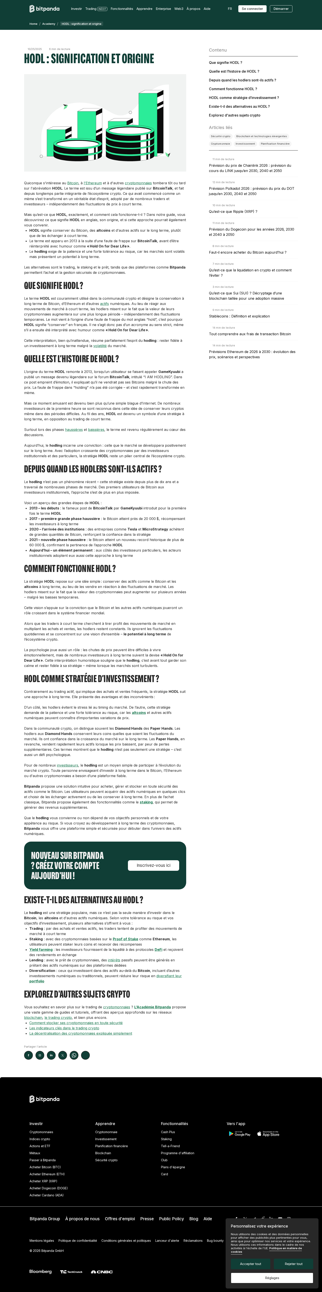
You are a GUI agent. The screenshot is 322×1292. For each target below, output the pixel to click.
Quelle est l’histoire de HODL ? (234, 71)
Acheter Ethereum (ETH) (47, 1174)
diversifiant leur (169, 976)
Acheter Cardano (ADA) (47, 1195)
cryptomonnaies (138, 183)
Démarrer (281, 9)
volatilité (100, 346)
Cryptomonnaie (106, 1132)
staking (146, 802)
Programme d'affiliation (177, 1153)
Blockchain (103, 1153)
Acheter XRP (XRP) (43, 1181)
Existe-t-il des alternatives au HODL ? (239, 106)
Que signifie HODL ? (225, 62)
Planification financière (111, 1146)
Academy (48, 23)
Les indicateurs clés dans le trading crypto (64, 1028)
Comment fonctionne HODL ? (233, 89)
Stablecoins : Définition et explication (239, 316)
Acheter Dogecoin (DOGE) (49, 1188)
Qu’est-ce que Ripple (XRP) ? (233, 211)
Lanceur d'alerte (167, 1240)
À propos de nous (82, 1218)
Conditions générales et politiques (126, 1240)
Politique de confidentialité (77, 1240)
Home (33, 23)
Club (164, 1160)
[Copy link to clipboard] (85, 1055)
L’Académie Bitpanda (152, 1007)
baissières (96, 429)
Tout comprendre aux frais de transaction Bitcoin (250, 334)
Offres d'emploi (120, 1218)
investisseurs (67, 765)
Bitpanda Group (45, 1218)
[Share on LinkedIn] (51, 1055)
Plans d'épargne (173, 1167)
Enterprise (163, 9)
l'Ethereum (93, 183)
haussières (74, 429)
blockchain (33, 1017)
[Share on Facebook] (28, 1055)
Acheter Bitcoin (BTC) (45, 1167)
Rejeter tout (294, 1264)
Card (164, 1174)
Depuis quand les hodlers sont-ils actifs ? (242, 80)
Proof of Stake (125, 939)
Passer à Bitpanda (43, 1160)
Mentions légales (42, 1240)
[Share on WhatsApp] (74, 1055)
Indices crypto (40, 1139)
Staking (166, 1139)
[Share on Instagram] (39, 1055)
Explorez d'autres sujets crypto (234, 115)
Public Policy (171, 1218)
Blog (193, 1218)
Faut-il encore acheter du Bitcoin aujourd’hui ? (248, 252)
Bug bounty (215, 1240)
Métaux (35, 1153)
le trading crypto (58, 1017)
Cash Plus (168, 1132)
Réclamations (193, 1240)
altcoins (139, 712)
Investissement (106, 1139)
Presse (147, 1218)
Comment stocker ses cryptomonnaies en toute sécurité (76, 1023)
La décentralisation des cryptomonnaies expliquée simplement (80, 1033)
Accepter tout (250, 1264)
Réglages (272, 1278)
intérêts (114, 960)
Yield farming (41, 949)
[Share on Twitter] (62, 1055)
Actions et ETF (40, 1146)
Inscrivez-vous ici (153, 865)
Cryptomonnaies (41, 1132)
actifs (104, 303)
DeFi (158, 949)
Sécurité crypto (106, 1160)
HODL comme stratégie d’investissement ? (244, 97)
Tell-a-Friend (170, 1146)
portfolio (36, 981)
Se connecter (252, 9)
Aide (207, 1218)
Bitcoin (72, 183)
